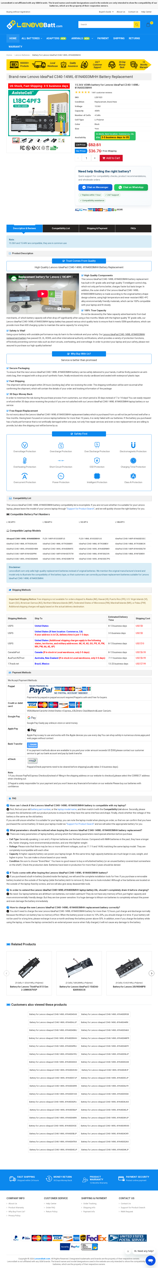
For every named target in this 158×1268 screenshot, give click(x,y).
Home (13, 38)
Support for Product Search (80, 508)
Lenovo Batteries (22, 55)
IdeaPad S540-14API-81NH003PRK (21, 554)
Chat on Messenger (97, 187)
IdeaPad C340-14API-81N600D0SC (130, 538)
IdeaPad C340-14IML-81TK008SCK (130, 544)
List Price (80, 145)
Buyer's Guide (105, 12)
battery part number (41, 809)
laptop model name (67, 809)
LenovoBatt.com (42, 1259)
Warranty (15, 46)
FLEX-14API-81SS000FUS (54, 538)
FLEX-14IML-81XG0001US (90, 538)
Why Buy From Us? (16, 1211)
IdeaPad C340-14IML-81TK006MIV (58, 544)
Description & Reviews (24, 228)
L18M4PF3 (120, 522)
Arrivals (80, 38)
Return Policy (51, 1211)
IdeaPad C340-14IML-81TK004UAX (21, 544)
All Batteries (31, 38)
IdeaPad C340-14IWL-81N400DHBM (22, 549)
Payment (103, 38)
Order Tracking (89, 1203)
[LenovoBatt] (35, 24)
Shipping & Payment (97, 228)
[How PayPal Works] (70, 1246)
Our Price (80, 151)
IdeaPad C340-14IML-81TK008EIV (93, 544)
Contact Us (133, 12)
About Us (121, 12)
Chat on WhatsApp (133, 187)
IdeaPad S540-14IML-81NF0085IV (130, 554)
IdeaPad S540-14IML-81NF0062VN (94, 554)
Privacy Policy (14, 1215)
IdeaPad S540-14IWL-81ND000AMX (22, 559)
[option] (39, 113)
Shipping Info (89, 1207)
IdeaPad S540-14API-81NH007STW (58, 554)
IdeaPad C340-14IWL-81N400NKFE (58, 549)
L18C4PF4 (83, 522)
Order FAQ (50, 1207)
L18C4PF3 (10, 522)
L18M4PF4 (47, 522)
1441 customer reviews (101, 92)
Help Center (146, 12)
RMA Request (127, 1211)
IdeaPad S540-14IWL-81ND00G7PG (94, 559)
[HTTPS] (89, 1246)
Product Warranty (16, 1207)
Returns (134, 38)
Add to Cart (113, 158)
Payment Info (89, 1211)
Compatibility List (61, 228)
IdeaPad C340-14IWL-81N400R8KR (94, 549)
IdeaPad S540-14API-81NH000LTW (130, 549)
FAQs (133, 228)
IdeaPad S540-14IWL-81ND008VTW (58, 559)
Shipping (119, 38)
